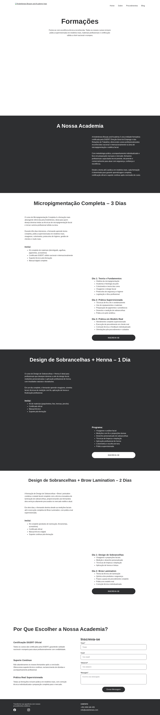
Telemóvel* (84, 663)
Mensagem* (84, 672)
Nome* (83, 643)
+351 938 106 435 (88, 707)
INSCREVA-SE (113, 338)
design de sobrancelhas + (96, 55)
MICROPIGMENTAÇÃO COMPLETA (63, 56)
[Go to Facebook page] (14, 710)
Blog (143, 6)
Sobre (120, 6)
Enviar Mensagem (114, 689)
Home (112, 6)
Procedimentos (132, 6)
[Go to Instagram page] (28, 710)
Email (83, 653)
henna (97, 57)
